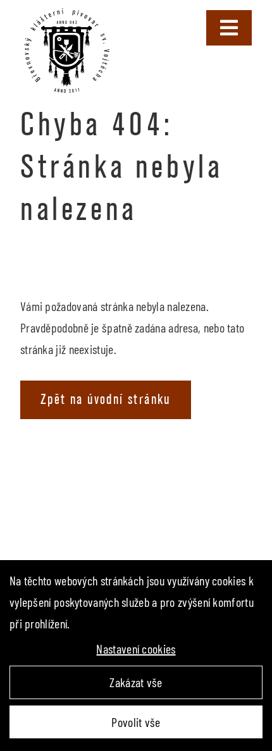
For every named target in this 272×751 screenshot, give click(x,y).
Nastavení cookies (135, 648)
